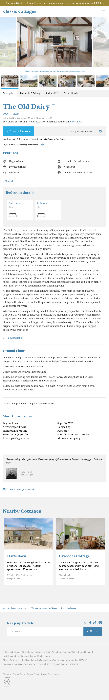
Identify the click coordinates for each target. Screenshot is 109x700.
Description (8, 93)
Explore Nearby (70, 93)
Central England (85, 652)
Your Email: (15, 631)
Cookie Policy (33, 674)
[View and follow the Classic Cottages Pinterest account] (100, 623)
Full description (15, 337)
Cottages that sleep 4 (17, 608)
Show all (9, 181)
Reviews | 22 (52, 93)
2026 (6, 113)
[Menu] (103, 11)
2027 (16, 113)
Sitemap (7, 674)
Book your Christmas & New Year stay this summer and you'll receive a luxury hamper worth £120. (53, 3)
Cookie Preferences (50, 674)
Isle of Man (45, 656)
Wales (74, 652)
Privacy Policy (19, 674)
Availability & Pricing (30, 93)
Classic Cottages (12, 652)
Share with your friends (22, 489)
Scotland (34, 656)
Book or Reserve (20, 131)
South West (51, 652)
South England (63, 652)
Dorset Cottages (68, 608)
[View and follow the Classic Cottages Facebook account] (90, 623)
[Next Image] (104, 40)
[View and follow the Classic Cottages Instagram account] (85, 623)
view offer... (76, 121)
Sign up (94, 631)
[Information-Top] (43, 145)
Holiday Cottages (35, 652)
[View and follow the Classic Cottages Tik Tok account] (94, 623)
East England (23, 656)
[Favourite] (100, 131)
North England (9, 656)
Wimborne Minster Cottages (44, 608)
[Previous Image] (5, 40)
